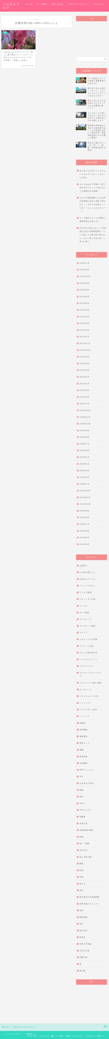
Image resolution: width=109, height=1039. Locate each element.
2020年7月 (84, 444)
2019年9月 (84, 511)
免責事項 (29, 1034)
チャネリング (85, 690)
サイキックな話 (86, 646)
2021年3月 (84, 390)
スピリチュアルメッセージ (90, 674)
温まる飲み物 (85, 857)
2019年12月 (85, 491)
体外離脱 (83, 730)
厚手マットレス (86, 770)
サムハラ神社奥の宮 (88, 653)
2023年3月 (84, 297)
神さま (82, 884)
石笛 (81, 877)
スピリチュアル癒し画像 (90, 683)
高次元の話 (84, 951)
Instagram (98, 4)
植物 (81, 837)
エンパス (83, 606)
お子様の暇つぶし (87, 572)
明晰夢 (82, 817)
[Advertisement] (91, 37)
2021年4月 (84, 384)
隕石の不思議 (85, 944)
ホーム (29, 4)
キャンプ (83, 633)
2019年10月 (85, 504)
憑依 (81, 797)
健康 (81, 750)
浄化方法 (83, 850)
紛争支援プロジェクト (89, 904)
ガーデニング (85, 619)
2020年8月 (84, 437)
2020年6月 (84, 450)
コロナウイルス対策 (88, 639)
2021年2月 (84, 397)
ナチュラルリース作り (89, 696)
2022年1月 (84, 337)
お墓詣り (83, 566)
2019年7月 (84, 524)
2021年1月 (84, 404)
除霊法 (82, 937)
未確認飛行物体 (86, 830)
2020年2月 (84, 477)
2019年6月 (84, 531)
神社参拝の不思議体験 (89, 897)
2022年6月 (84, 303)
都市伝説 (83, 931)
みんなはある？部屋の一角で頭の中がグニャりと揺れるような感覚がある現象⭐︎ (92, 187)
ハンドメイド (85, 703)
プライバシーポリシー (78, 4)
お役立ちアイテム (87, 579)
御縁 (81, 790)
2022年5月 (84, 310)
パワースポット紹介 (88, 710)
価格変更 (83, 736)
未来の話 (83, 824)
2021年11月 (84, 343)
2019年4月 (84, 544)
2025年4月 (84, 270)
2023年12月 (85, 276)
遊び (81, 924)
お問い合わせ (57, 4)
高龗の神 (83, 957)
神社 (81, 890)
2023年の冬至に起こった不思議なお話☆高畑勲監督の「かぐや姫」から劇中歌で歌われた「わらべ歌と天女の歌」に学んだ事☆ (92, 235)
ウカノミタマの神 (87, 599)
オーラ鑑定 (41, 4)
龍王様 (82, 971)
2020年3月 (84, 471)
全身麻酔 (83, 763)
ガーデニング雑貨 (87, 626)
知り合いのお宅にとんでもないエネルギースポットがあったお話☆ (92, 174)
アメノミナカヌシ (87, 586)
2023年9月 (84, 283)
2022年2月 (84, 330)
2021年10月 (85, 350)
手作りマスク (85, 810)
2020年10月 (85, 424)
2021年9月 (84, 357)
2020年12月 (85, 410)
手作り (82, 803)
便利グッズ (84, 743)
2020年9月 (84, 431)
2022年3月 (84, 323)
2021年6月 (84, 370)
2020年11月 (84, 417)
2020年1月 (84, 484)
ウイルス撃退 (85, 592)
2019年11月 (84, 497)
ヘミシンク (84, 716)
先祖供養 (83, 757)
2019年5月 (84, 538)
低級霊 (82, 723)
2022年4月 (84, 317)
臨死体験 (83, 917)
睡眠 (81, 864)
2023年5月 (84, 290)
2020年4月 (84, 464)
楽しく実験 (84, 843)
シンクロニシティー (88, 659)
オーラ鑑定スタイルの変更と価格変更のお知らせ (92, 219)
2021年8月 (84, 364)
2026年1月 (84, 263)
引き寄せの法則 (86, 783)
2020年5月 (84, 457)
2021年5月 (84, 377)
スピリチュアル (86, 666)
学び (81, 777)
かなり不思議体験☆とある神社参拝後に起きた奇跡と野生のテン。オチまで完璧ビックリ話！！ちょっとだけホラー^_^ (92, 204)
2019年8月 (84, 517)
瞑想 (81, 870)
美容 (81, 910)
